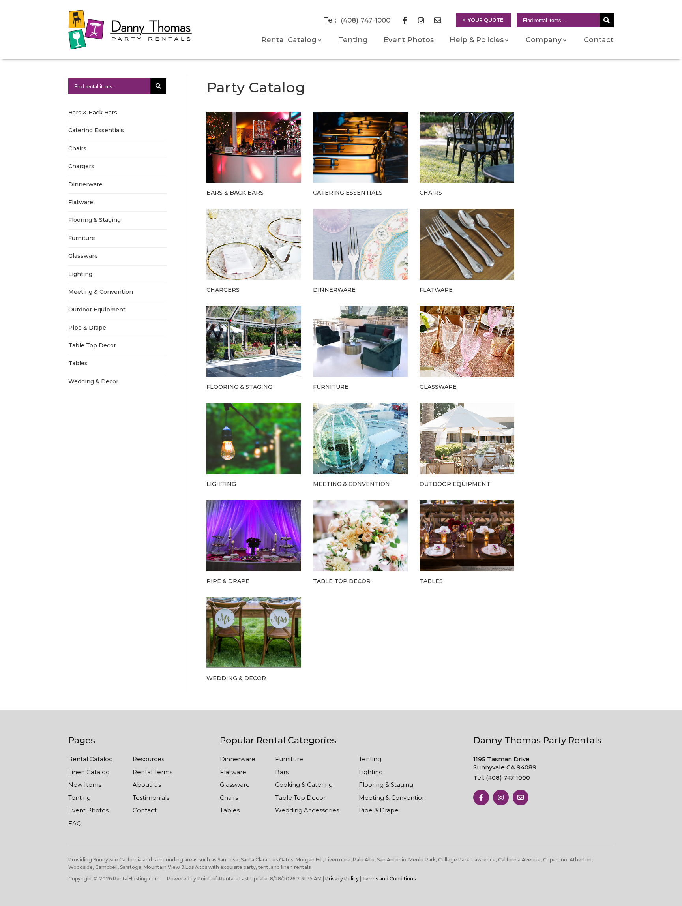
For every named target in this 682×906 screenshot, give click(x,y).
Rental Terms (152, 772)
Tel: (501, 777)
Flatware (80, 202)
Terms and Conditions (389, 879)
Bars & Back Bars (92, 112)
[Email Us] (520, 797)
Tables (78, 363)
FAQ (75, 823)
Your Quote (485, 20)
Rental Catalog (90, 759)
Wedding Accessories (307, 810)
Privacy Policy (342, 879)
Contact (599, 40)
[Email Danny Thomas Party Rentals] (437, 20)
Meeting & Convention (100, 291)
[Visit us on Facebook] (481, 797)
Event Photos (409, 40)
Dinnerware (85, 184)
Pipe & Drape (87, 327)
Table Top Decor (92, 345)
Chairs (77, 148)
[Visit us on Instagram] (501, 797)
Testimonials (151, 797)
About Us (147, 784)
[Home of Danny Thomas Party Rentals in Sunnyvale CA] (130, 29)
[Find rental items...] (607, 20)
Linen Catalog (89, 772)
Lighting (80, 274)
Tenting (353, 40)
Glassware (83, 255)
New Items (84, 784)
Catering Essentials (96, 130)
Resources (148, 759)
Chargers (81, 166)
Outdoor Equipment (97, 309)
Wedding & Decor (93, 381)
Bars (282, 772)
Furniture (81, 238)
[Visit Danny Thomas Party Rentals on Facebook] (404, 20)
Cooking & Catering (304, 784)
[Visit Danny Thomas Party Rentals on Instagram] (421, 20)
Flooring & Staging (94, 219)
